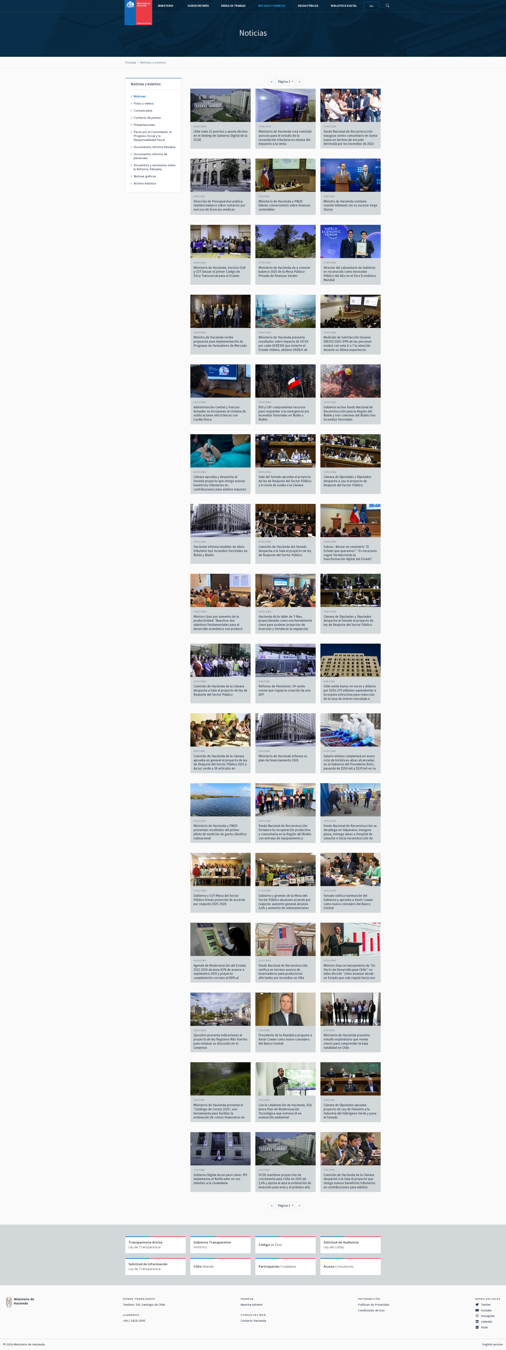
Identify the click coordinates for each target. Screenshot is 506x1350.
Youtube (486, 1310)
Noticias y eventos (272, 6)
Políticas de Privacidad (373, 1304)
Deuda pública (308, 6)
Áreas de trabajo (233, 6)
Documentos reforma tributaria (154, 147)
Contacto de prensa (147, 118)
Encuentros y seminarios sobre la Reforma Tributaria (155, 167)
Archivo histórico (145, 183)
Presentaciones (144, 125)
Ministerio (165, 6)
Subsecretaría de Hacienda (197, 5)
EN (371, 6)
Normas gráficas (145, 176)
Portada (130, 62)
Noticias (140, 96)
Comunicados (143, 110)
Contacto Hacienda (253, 1320)
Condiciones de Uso (371, 1310)
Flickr (484, 1327)
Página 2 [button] (284, 82)
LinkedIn (486, 1321)
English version (492, 1344)
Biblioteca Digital (344, 6)
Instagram (488, 1316)
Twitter (486, 1304)
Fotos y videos (144, 103)
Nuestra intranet (251, 1304)
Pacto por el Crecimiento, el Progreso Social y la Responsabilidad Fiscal (153, 136)
